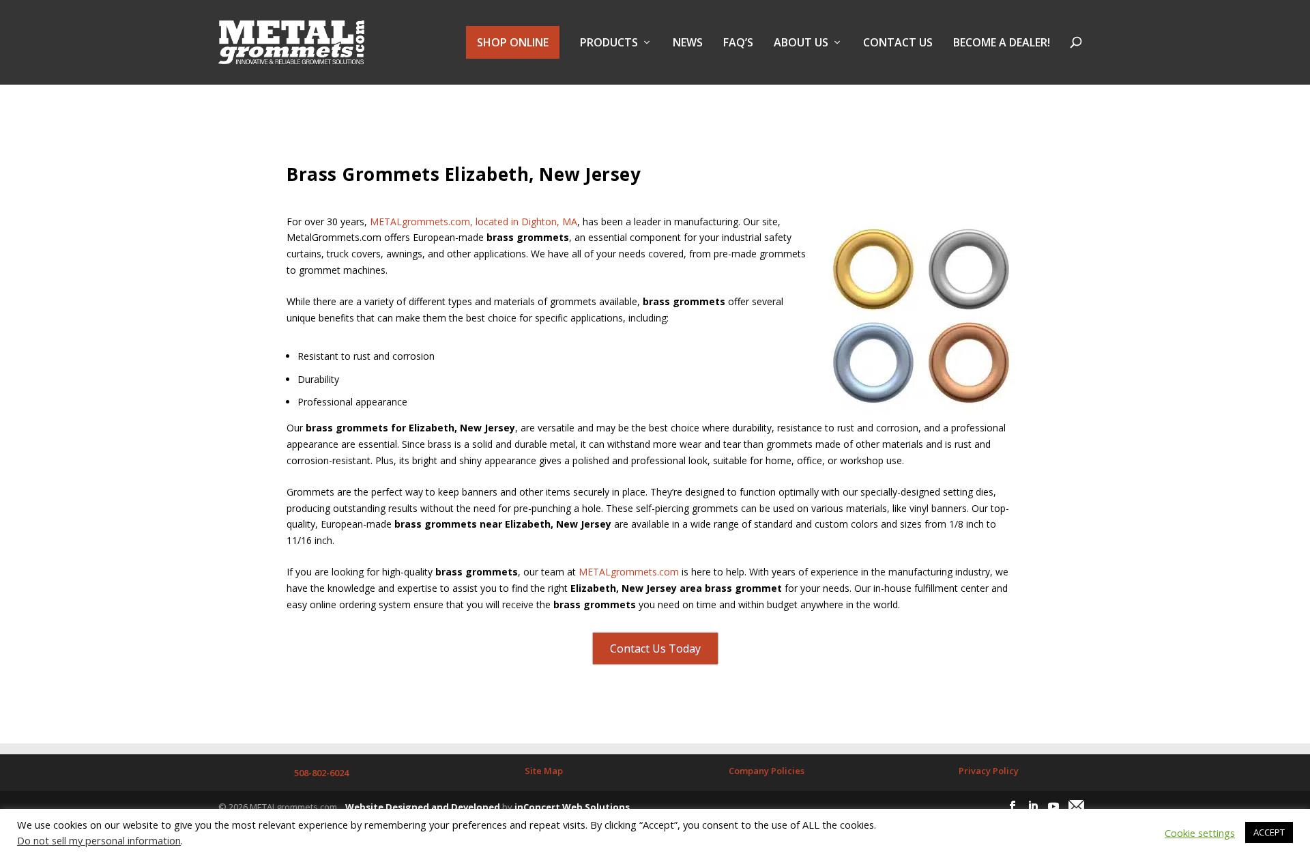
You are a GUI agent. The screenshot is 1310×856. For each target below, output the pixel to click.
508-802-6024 (321, 773)
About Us (801, 43)
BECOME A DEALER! (1001, 43)
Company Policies (766, 771)
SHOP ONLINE (513, 42)
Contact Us (898, 43)
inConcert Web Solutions (572, 807)
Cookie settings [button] (1200, 833)
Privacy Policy (989, 771)
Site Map (544, 771)
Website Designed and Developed (422, 807)
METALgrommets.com (629, 571)
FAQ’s (738, 43)
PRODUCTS (609, 43)
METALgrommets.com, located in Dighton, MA (473, 221)
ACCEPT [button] (1269, 832)
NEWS (688, 43)
